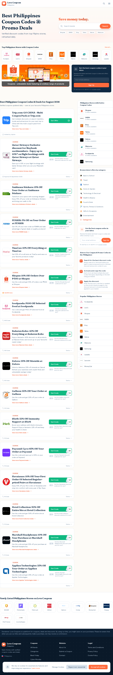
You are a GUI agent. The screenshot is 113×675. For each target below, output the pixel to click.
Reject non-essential (77, 667)
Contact (62, 655)
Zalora (92, 32)
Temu (84, 32)
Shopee (62, 32)
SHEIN (70, 32)
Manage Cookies (58, 667)
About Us (62, 647)
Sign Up (91, 85)
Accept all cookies (98, 667)
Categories (34, 651)
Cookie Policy (93, 655)
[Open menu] (109, 4)
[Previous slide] (5, 75)
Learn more (36, 668)
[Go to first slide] (66, 75)
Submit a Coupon (65, 651)
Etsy (77, 32)
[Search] (104, 4)
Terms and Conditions (96, 647)
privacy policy (96, 89)
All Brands (34, 647)
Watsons (101, 32)
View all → (108, 47)
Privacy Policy (93, 651)
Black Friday (34, 655)
